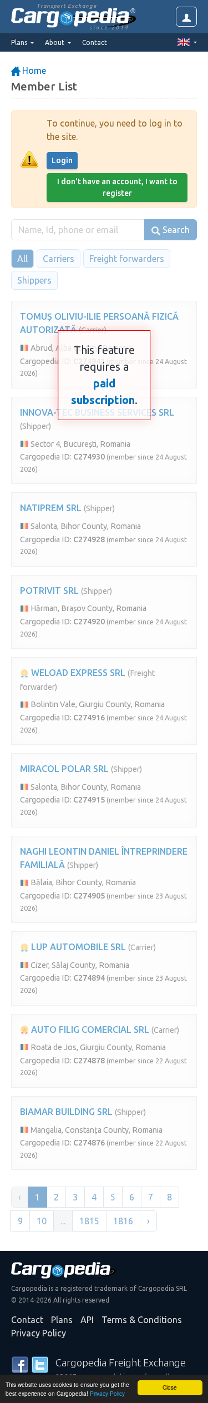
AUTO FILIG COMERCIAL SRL (89, 1029)
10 (42, 1221)
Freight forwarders (126, 259)
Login (62, 160)
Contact (94, 42)
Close (170, 1387)
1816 (123, 1221)
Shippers (34, 280)
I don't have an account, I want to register (117, 187)
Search (175, 230)
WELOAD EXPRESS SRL (77, 673)
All (22, 259)
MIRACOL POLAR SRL (64, 769)
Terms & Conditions (142, 1320)
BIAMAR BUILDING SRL (66, 1112)
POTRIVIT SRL (49, 590)
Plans (62, 1320)
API (87, 1320)
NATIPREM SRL (51, 508)
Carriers (58, 259)
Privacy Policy (107, 1393)
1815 (89, 1221)
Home (33, 70)
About (55, 42)
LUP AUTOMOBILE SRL (77, 947)
